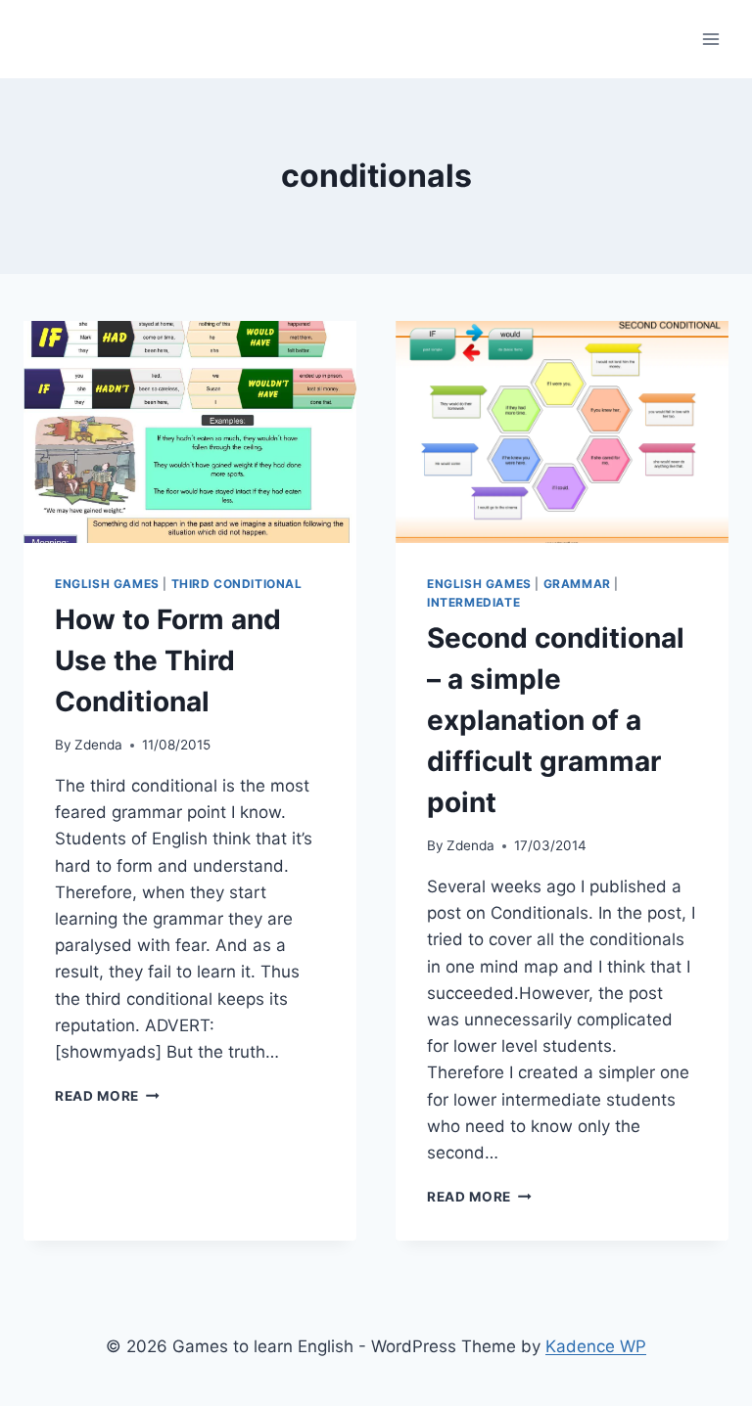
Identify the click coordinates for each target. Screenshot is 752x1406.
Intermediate (473, 602)
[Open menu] (710, 38)
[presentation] (190, 432)
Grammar (577, 583)
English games (107, 583)
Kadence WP (595, 1346)
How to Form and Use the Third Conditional (168, 660)
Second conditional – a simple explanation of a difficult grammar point (555, 720)
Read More (107, 1096)
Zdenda (98, 744)
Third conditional (237, 583)
